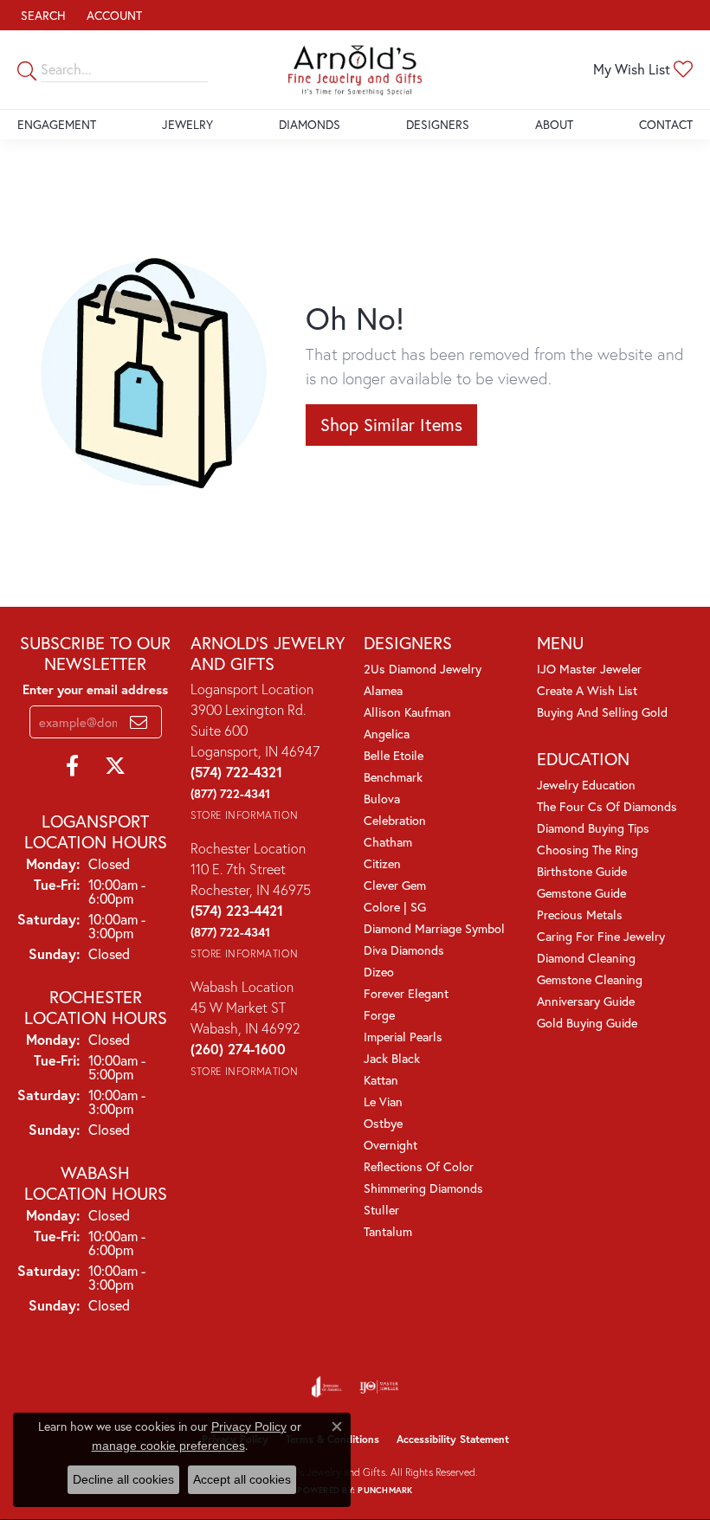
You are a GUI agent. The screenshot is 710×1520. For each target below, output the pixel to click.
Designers (437, 124)
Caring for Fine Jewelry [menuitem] (601, 936)
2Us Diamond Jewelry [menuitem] (422, 668)
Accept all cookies (242, 1479)
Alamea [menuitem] (383, 690)
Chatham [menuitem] (388, 842)
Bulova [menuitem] (382, 798)
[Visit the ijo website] (378, 1387)
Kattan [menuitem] (381, 1080)
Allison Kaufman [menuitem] (407, 712)
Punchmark (385, 1490)
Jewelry (187, 124)
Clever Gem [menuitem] (395, 885)
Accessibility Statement (453, 1439)
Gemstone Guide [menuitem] (581, 893)
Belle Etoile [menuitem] (393, 755)
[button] (41, 15)
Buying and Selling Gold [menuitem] (602, 712)
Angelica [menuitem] (387, 733)
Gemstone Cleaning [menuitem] (589, 979)
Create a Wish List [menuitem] (587, 690)
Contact (666, 124)
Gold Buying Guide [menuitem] (587, 1022)
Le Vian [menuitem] (383, 1101)
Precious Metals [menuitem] (580, 914)
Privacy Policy (249, 1426)
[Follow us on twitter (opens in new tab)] (115, 766)
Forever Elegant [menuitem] (406, 993)
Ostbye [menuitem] (383, 1123)
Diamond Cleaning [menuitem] (586, 958)
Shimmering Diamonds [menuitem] (423, 1188)
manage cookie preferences (168, 1445)
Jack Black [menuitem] (392, 1058)
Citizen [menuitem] (382, 863)
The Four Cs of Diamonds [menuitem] (607, 806)
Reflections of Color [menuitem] (419, 1166)
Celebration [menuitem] (395, 820)
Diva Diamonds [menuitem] (404, 950)
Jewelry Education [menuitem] (586, 784)
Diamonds (309, 124)
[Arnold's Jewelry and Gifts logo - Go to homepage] (355, 69)
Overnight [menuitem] (390, 1145)
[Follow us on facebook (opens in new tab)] (72, 766)
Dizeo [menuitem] (379, 971)
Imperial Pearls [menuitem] (403, 1036)
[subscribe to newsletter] (138, 721)
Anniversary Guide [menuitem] (586, 1001)
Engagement (56, 124)
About (554, 124)
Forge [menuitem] (379, 1015)
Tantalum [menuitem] (388, 1231)
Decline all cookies (123, 1479)
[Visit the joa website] (327, 1387)
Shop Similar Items (391, 424)
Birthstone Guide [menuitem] (582, 871)
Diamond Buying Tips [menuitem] (593, 828)
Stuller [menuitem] (381, 1209)
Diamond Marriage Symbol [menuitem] (434, 928)
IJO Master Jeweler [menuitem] (589, 668)
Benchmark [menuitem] (393, 777)
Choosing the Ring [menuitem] (587, 849)
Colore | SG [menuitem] (395, 906)
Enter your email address (95, 689)
